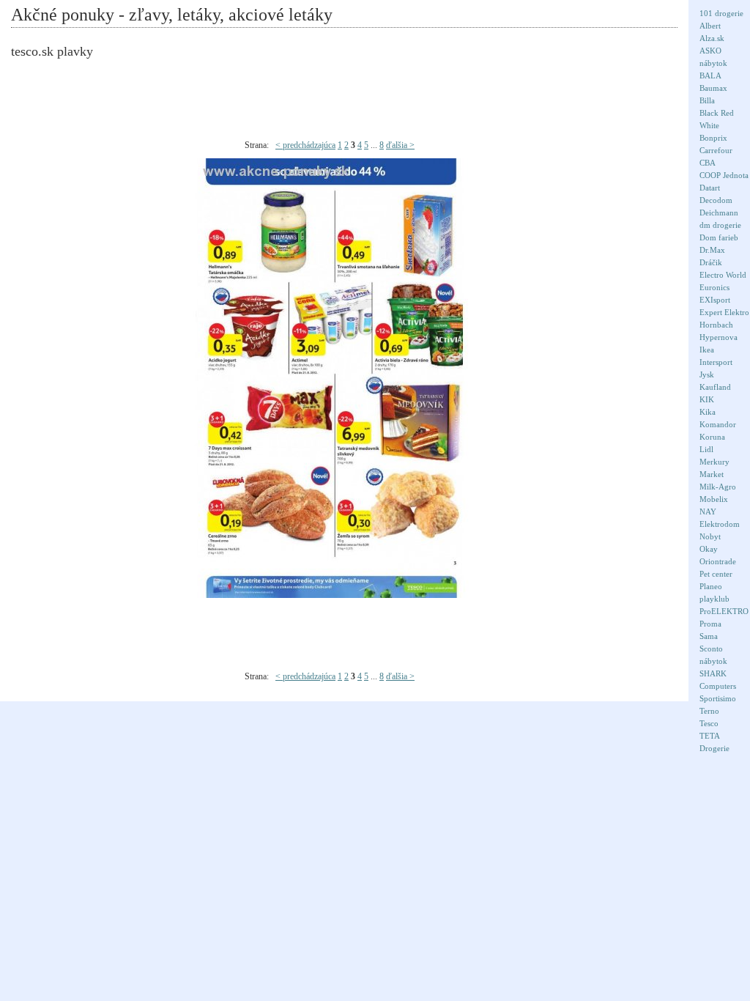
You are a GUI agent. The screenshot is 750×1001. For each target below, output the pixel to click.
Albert (710, 25)
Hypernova (718, 337)
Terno (709, 710)
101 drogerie (721, 13)
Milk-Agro (717, 486)
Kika (707, 411)
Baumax (713, 88)
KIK (706, 399)
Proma (710, 623)
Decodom (715, 200)
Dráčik (710, 262)
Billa (707, 100)
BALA (710, 75)
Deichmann (718, 212)
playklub (714, 598)
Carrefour (715, 150)
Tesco (709, 723)
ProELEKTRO (724, 611)
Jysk (706, 374)
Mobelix (713, 499)
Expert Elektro (724, 312)
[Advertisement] (355, 100)
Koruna (712, 436)
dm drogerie (720, 225)
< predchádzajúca (305, 145)
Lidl (706, 449)
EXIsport (714, 299)
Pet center (715, 573)
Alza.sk (711, 38)
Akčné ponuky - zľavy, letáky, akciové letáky (172, 14)
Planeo (710, 586)
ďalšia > (400, 145)
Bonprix (713, 137)
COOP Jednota (724, 175)
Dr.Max (712, 249)
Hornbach (716, 324)
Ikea (706, 349)
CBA (707, 162)
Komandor (717, 424)
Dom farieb (718, 237)
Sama (708, 636)
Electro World (722, 274)
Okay (708, 548)
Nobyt (710, 536)
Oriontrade (717, 561)
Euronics (714, 287)
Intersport (715, 362)
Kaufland (715, 387)
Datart (709, 187)
